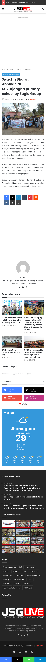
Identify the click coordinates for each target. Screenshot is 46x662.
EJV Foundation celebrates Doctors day (11, 352)
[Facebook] (6, 197)
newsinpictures (19, 579)
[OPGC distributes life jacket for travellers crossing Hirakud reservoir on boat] (34, 342)
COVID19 (16, 571)
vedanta (17, 584)
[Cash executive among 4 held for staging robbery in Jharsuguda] (37, 524)
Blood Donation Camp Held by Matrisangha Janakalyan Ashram (12, 320)
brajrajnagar (30, 567)
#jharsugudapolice (9, 567)
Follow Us (6, 595)
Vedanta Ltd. (27, 584)
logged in (15, 374)
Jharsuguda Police (33, 575)
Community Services (23, 69)
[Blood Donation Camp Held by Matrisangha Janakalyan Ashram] (12, 307)
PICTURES (7, 584)
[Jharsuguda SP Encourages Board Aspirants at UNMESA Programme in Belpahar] (8, 549)
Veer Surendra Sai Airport (11, 588)
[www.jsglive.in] (23, 9)
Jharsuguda (19, 575)
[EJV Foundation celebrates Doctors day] (12, 342)
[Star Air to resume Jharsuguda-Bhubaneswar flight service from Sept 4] (8, 524)
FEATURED (34, 571)
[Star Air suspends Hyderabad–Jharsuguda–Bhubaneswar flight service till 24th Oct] (23, 532)
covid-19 (6, 571)
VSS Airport (28, 588)
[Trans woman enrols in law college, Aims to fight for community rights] (8, 532)
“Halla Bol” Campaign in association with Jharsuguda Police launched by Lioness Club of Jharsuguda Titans (34, 323)
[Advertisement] (23, 42)
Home (5, 69)
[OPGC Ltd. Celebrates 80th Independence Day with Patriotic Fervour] (8, 541)
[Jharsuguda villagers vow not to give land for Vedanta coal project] (37, 532)
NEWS (12, 69)
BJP (20, 567)
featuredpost (7, 575)
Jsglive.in (39, 646)
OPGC (30, 579)
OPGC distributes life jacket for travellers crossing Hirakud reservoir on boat (33, 353)
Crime (24, 571)
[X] (12, 197)
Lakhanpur (7, 579)
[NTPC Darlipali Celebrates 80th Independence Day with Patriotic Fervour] (23, 541)
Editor (7, 99)
